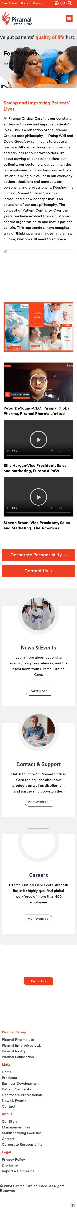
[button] (70, 3)
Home (8, 64)
